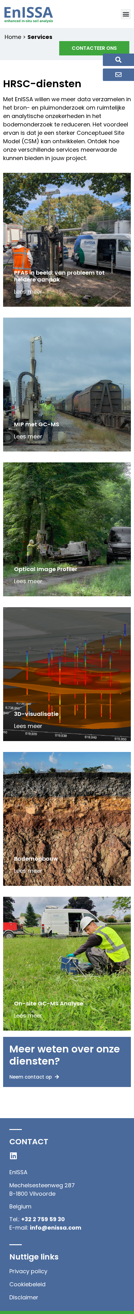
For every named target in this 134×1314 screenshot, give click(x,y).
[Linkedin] (13, 1156)
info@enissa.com (55, 1227)
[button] (126, 14)
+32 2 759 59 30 (43, 1219)
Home (13, 37)
